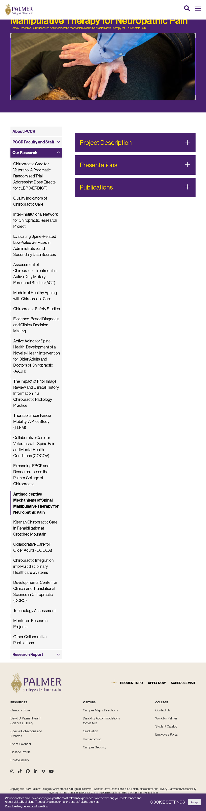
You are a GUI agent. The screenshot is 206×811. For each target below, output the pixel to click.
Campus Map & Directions (100, 710)
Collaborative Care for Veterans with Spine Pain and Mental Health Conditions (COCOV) (34, 446)
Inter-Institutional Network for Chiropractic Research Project (35, 220)
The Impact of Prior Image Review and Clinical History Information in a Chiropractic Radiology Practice (36, 393)
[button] (198, 8)
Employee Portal (166, 734)
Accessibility (188, 788)
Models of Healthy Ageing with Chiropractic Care (35, 296)
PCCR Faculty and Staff (33, 142)
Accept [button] (195, 802)
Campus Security (94, 747)
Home (14, 28)
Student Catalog (166, 726)
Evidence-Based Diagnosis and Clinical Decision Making (36, 325)
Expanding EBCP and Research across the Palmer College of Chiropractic (31, 475)
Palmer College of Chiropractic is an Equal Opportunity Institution (120, 792)
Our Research (41, 28)
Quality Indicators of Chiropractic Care (30, 201)
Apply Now (157, 683)
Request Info (131, 683)
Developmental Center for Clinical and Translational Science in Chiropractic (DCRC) (35, 591)
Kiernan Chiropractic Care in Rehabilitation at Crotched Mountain (35, 528)
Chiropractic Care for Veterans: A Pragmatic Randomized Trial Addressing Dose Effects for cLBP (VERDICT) (34, 176)
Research (25, 28)
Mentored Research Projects (30, 623)
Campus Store (20, 710)
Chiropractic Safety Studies (36, 309)
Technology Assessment (34, 610)
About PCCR (23, 131)
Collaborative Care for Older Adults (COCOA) (32, 547)
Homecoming (92, 739)
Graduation (90, 731)
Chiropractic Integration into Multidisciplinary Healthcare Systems (33, 566)
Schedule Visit (183, 683)
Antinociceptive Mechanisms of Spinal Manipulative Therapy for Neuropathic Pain (98, 28)
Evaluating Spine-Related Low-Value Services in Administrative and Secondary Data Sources (34, 245)
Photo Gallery (19, 760)
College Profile (20, 752)
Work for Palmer (166, 718)
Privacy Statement (169, 788)
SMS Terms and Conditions (64, 792)
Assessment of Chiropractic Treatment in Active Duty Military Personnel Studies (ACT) (35, 273)
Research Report (27, 654)
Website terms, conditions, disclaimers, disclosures (123, 788)
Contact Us (163, 710)
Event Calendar (20, 744)
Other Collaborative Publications (30, 640)
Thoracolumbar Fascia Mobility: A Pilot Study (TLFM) (32, 421)
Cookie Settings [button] (167, 802)
